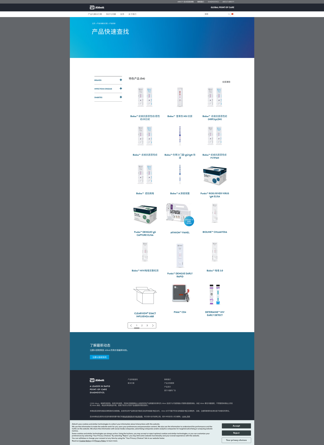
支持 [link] (122, 14)
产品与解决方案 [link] (95, 14)
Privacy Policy (100, 441)
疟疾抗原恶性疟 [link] (145, 155)
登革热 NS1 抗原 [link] (179, 116)
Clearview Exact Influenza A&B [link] (145, 315)
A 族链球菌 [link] (180, 193)
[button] (229, 14)
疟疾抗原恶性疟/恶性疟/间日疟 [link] (145, 118)
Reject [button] (236, 433)
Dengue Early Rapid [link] (180, 275)
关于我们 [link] (132, 14)
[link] (94, 24)
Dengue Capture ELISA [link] (145, 233)
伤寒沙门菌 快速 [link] (180, 156)
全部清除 (226, 81)
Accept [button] (236, 426)
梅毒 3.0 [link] (215, 270)
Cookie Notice (85, 441)
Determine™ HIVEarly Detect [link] (214, 314)
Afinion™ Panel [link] (179, 232)
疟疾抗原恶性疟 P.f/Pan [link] (214, 156)
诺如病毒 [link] (145, 193)
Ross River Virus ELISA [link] (214, 195)
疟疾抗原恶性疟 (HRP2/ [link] (214, 118)
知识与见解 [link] (111, 14)
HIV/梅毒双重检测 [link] (145, 270)
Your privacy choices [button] (236, 440)
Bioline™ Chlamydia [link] (215, 232)
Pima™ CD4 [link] (180, 312)
